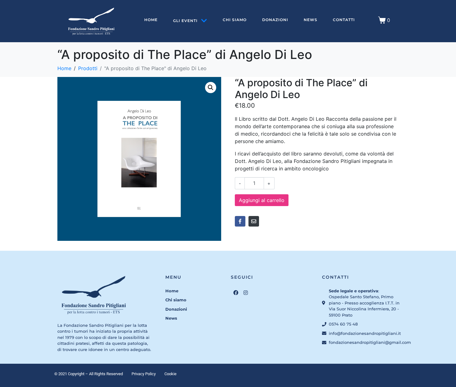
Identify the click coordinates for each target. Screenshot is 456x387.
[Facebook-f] (236, 293)
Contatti (344, 19)
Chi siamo (235, 19)
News (310, 19)
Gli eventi (185, 20)
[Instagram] (246, 293)
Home (151, 19)
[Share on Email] (253, 221)
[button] (210, 87)
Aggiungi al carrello (261, 200)
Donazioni (275, 19)
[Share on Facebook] (240, 221)
